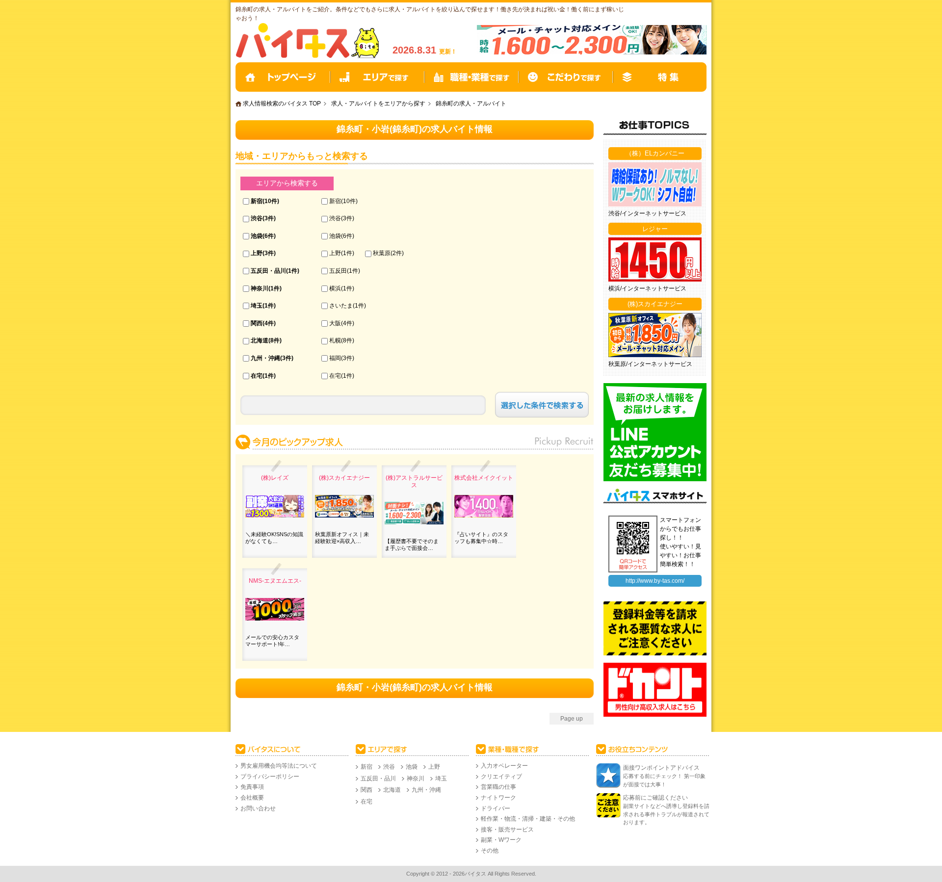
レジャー (655, 229)
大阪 (335, 323)
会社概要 (252, 797)
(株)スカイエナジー (344, 477)
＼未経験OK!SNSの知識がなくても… (274, 537)
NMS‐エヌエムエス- (275, 580)
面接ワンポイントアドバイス (661, 767)
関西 (256, 323)
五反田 (338, 270)
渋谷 (256, 218)
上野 (256, 253)
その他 (489, 850)
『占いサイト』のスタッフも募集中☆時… (481, 537)
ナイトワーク (498, 797)
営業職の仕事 (498, 786)
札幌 (335, 340)
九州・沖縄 (265, 358)
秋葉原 (382, 253)
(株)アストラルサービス (414, 481)
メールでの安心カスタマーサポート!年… (272, 640)
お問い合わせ (258, 808)
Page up (571, 718)
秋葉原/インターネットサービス (650, 364)
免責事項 (252, 786)
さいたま (341, 305)
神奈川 (259, 288)
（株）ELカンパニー (655, 153)
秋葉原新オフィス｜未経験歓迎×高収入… (342, 537)
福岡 (335, 358)
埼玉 (256, 305)
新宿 (256, 201)
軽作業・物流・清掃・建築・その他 (528, 818)
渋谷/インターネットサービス (647, 213)
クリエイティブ (501, 776)
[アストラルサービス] (591, 52)
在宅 (256, 375)
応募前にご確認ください (655, 797)
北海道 (259, 340)
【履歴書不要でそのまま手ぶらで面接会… (412, 544)
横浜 (335, 288)
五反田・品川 (268, 270)
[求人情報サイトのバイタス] (309, 56)
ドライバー (495, 808)
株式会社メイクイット (483, 477)
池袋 (256, 236)
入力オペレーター (504, 765)
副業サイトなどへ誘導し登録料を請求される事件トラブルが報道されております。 (666, 814)
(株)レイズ (274, 477)
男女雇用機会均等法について (278, 765)
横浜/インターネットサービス (647, 288)
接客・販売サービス (507, 829)
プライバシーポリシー (269, 776)
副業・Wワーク (501, 839)
